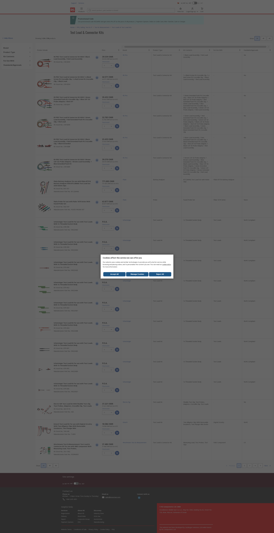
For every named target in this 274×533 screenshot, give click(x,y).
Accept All (114, 274)
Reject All (160, 274)
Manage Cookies (137, 274)
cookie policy (166, 264)
